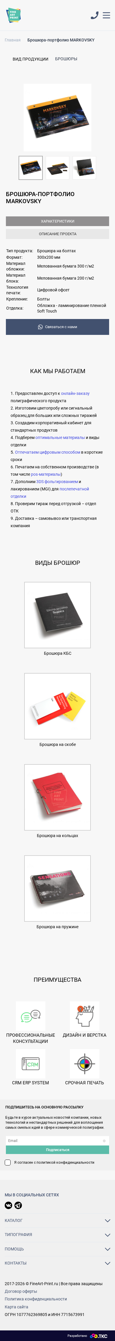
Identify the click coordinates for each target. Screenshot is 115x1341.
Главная (13, 40)
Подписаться (57, 1150)
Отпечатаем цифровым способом (47, 452)
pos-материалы (46, 474)
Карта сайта (16, 1307)
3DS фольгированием (57, 481)
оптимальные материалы (60, 437)
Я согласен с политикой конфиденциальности (54, 1162)
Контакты (16, 1263)
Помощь (14, 1249)
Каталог (14, 1220)
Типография (18, 1234)
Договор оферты (21, 1291)
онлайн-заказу (75, 393)
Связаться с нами (61, 327)
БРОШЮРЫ (66, 58)
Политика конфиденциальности (36, 1299)
